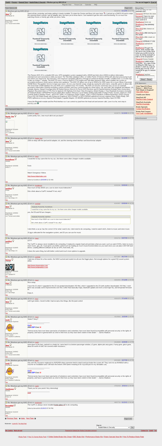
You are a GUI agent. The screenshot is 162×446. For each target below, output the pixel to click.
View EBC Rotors (142, 92)
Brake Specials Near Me (113, 437)
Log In (154, 2)
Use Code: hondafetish (144, 113)
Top (7, 105)
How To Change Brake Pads (37, 437)
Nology (8, 260)
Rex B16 (139, 29)
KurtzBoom (10, 159)
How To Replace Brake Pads (133, 437)
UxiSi (8, 320)
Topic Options (10, 8)
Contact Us (144, 430)
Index (23, 418)
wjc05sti (9, 188)
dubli (29, 393)
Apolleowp (10, 389)
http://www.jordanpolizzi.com (38, 267)
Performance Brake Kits (94, 437)
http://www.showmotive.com (38, 265)
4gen (7, 14)
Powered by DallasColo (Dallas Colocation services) (81, 430)
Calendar (88, 5)
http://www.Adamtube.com (37, 176)
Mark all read (18, 430)
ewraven (139, 14)
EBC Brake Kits (78, 437)
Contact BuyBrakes (143, 109)
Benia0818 (9, 406)
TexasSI (139, 41)
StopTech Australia (142, 104)
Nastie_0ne (10, 116)
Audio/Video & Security (38, 2)
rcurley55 (15, 423)
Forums (14, 2)
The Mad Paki (22, 423)
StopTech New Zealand (144, 99)
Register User (66, 5)
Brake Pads (22, 437)
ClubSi (8, 2)
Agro (7, 283)
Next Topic (30, 418)
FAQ (95, 5)
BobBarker (140, 22)
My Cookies (9, 430)
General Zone (23, 2)
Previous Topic (12, 418)
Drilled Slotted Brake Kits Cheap (60, 437)
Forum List (78, 5)
